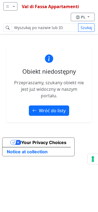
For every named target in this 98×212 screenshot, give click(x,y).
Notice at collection (27, 151)
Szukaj (86, 27)
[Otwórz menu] (10, 6)
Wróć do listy (52, 111)
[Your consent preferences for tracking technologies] (93, 159)
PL (84, 17)
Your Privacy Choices (43, 142)
